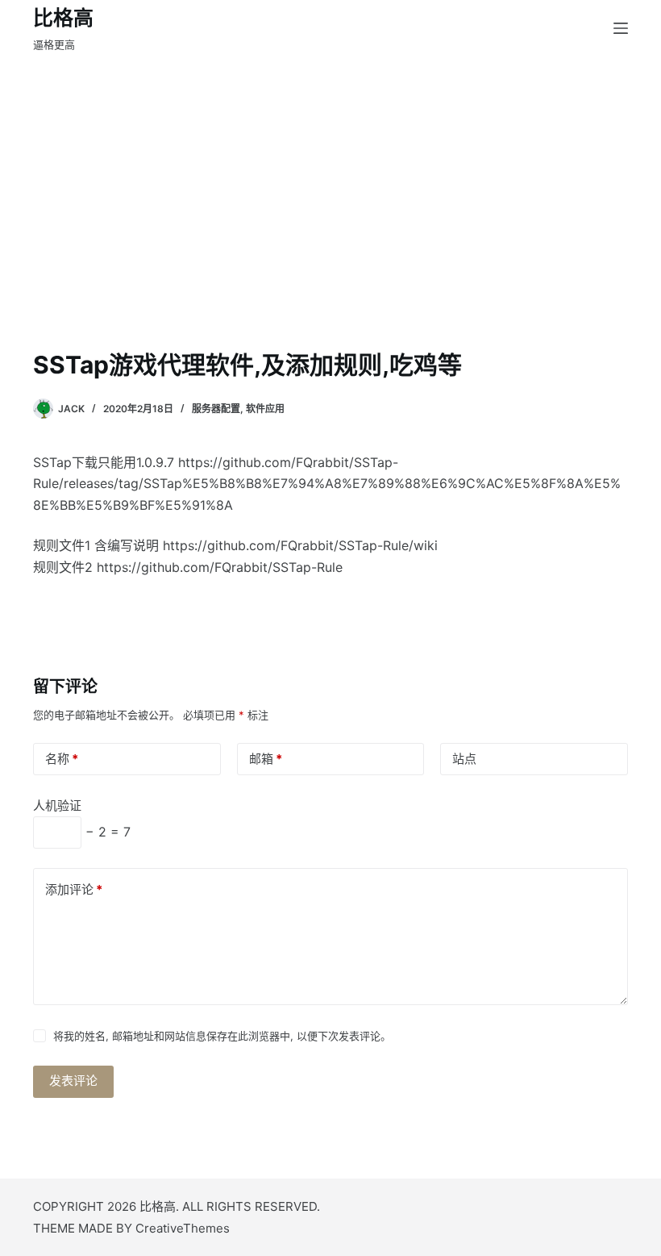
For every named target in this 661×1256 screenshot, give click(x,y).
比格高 (63, 18)
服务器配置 (216, 409)
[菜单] (620, 28)
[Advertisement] (330, 226)
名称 (61, 758)
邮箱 (265, 758)
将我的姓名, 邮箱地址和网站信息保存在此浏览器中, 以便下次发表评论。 (222, 1035)
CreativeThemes (182, 1228)
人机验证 (57, 805)
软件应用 (265, 409)
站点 (464, 758)
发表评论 (73, 1080)
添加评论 (73, 889)
